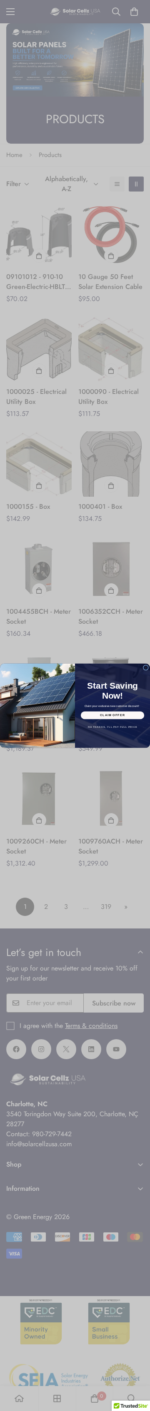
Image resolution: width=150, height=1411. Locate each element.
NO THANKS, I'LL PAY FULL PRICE (113, 726)
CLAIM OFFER (112, 715)
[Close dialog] (145, 667)
